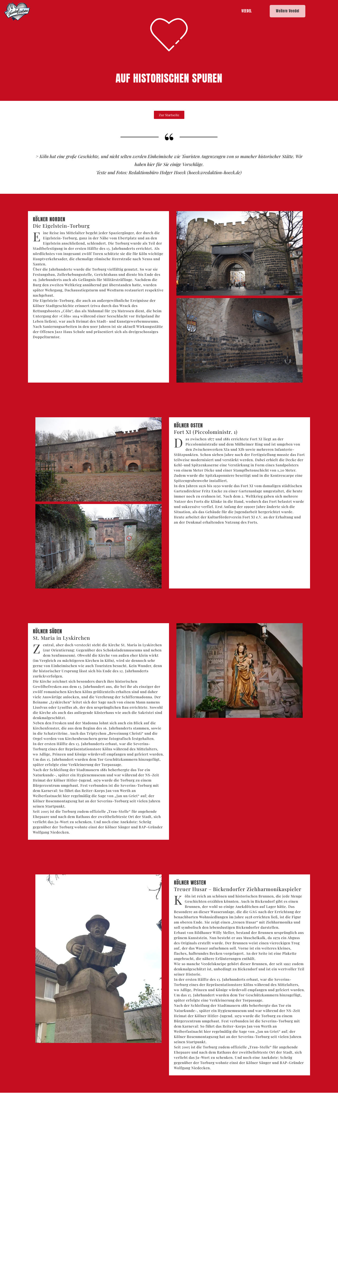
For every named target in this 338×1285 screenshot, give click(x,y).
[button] (169, 115)
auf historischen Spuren (169, 78)
